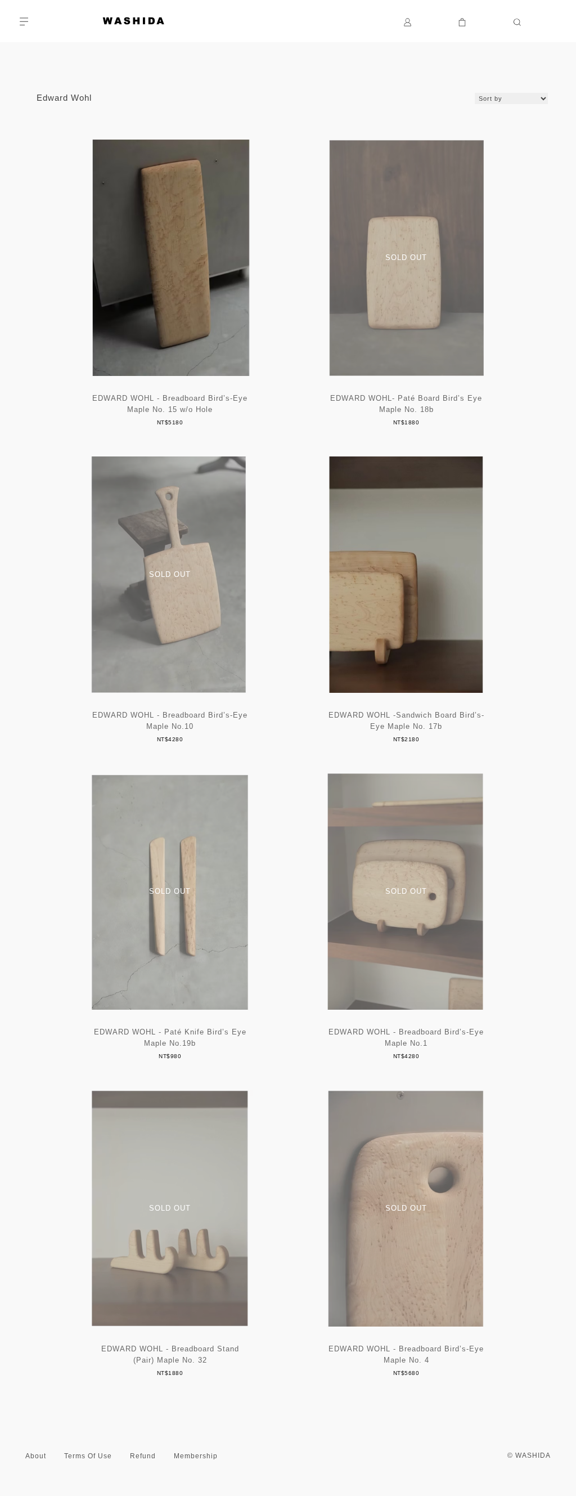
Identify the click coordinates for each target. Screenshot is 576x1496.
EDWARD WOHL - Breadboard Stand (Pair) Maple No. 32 (170, 1354)
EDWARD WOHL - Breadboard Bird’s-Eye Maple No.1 (406, 1037)
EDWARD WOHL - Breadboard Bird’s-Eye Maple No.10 (170, 721)
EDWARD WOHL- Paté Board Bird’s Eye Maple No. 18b (406, 404)
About (35, 1456)
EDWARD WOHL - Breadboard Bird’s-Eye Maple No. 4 (406, 1354)
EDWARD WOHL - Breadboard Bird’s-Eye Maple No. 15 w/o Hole (170, 404)
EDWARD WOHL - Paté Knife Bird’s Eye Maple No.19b (170, 1037)
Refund (143, 1456)
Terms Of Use (88, 1456)
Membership (196, 1456)
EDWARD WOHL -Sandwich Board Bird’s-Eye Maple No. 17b (406, 721)
